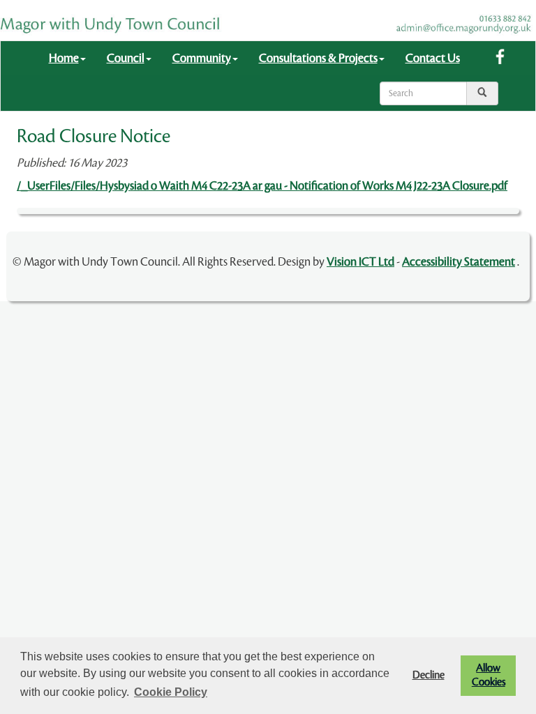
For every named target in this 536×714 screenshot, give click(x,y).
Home (64, 58)
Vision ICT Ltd (360, 261)
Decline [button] (428, 675)
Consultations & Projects (318, 58)
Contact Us (432, 58)
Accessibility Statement (458, 261)
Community (201, 58)
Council (125, 58)
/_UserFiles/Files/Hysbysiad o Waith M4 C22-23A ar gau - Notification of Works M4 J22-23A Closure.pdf (262, 185)
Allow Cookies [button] (488, 675)
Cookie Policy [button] (170, 692)
